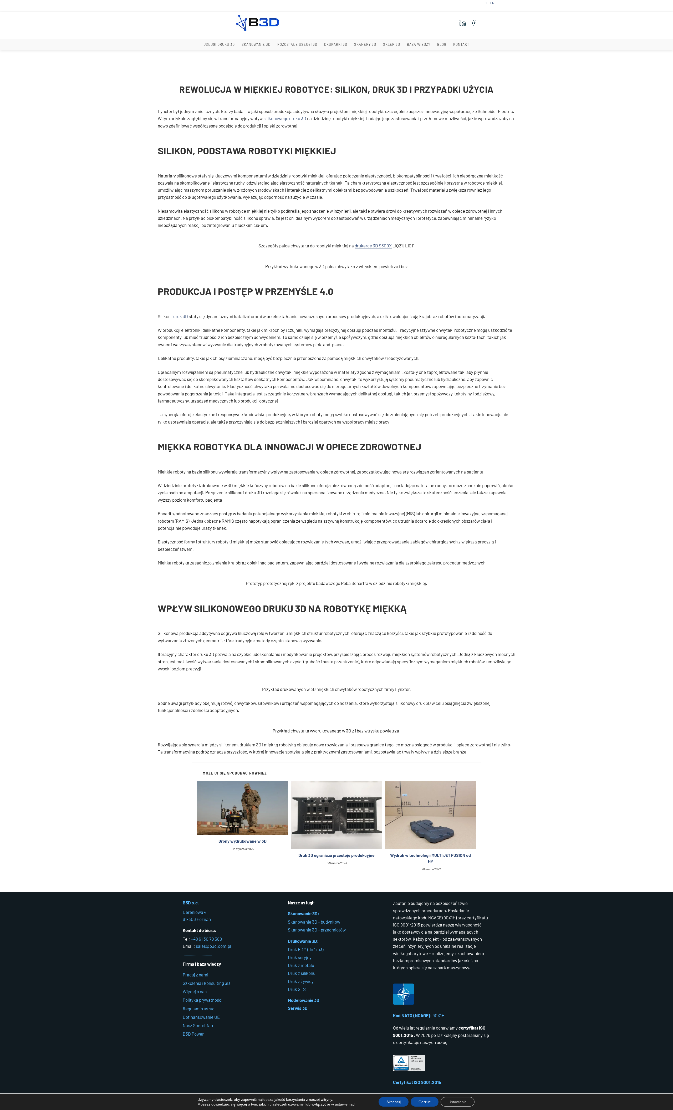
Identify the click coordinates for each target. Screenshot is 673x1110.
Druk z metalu (301, 965)
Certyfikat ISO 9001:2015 (417, 1082)
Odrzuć (425, 1102)
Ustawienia (457, 1102)
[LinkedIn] (462, 22)
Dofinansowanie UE (201, 1017)
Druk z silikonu (301, 973)
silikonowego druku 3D (284, 118)
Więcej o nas (195, 991)
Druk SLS (297, 989)
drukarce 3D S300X (373, 245)
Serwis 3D (298, 1008)
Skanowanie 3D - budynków (314, 921)
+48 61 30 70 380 (206, 938)
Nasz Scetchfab (198, 1025)
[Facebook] (473, 22)
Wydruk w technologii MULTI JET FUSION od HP (430, 858)
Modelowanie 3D (303, 1000)
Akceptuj (393, 1102)
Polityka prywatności (202, 999)
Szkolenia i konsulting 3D (206, 983)
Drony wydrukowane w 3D (242, 840)
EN (492, 3)
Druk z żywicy (301, 981)
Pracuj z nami (195, 974)
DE (486, 3)
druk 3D (180, 316)
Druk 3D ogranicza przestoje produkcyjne (336, 855)
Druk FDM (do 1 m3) (305, 949)
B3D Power (193, 1033)
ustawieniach (345, 1104)
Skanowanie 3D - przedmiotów (317, 929)
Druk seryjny (300, 957)
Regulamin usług (199, 1008)
